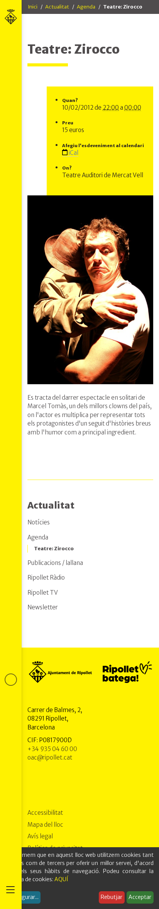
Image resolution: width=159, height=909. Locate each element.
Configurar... (23, 897)
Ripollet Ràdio (46, 577)
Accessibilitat (45, 812)
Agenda (86, 6)
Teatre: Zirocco (54, 548)
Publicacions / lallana (55, 562)
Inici (32, 6)
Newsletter (42, 607)
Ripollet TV (42, 592)
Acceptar (140, 897)
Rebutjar (111, 897)
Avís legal (40, 836)
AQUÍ (61, 879)
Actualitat (57, 6)
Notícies (38, 522)
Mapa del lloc (45, 824)
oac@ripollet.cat (49, 757)
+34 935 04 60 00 (52, 749)
